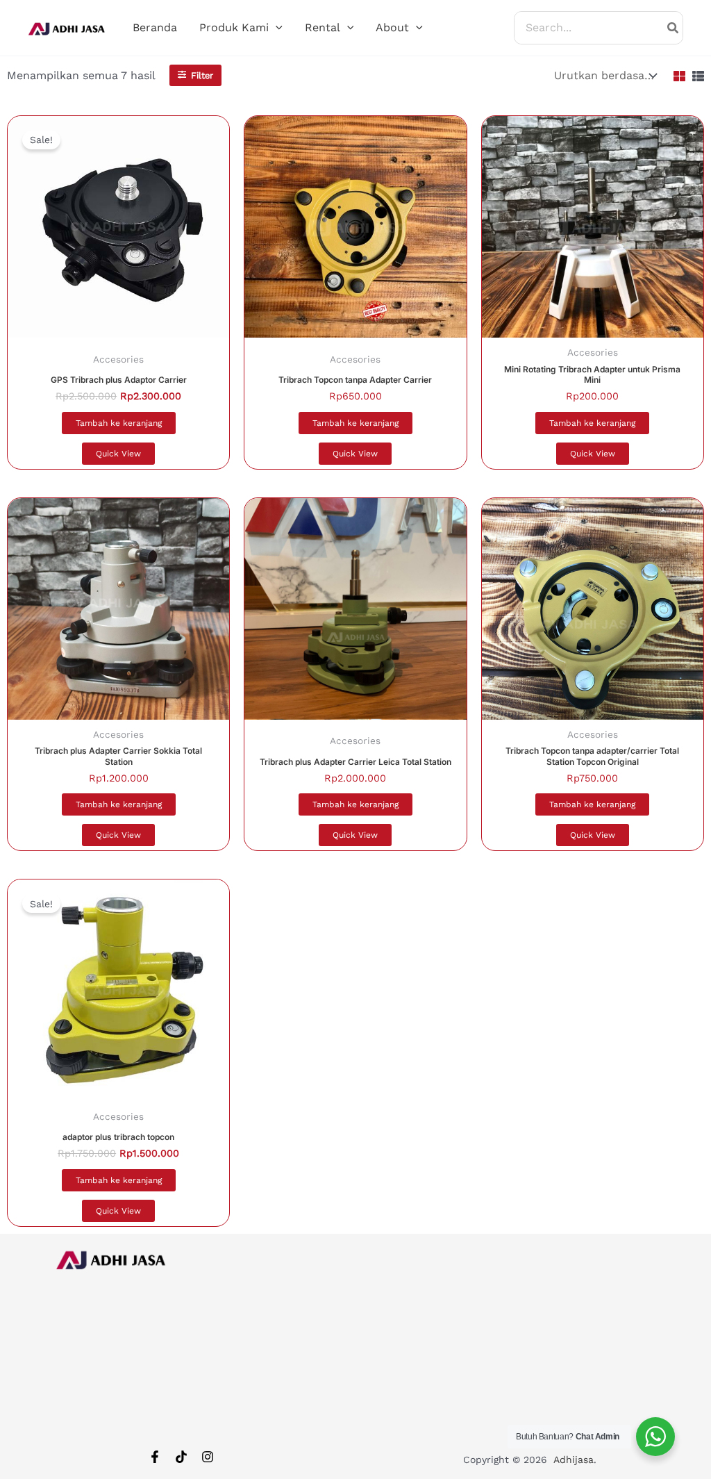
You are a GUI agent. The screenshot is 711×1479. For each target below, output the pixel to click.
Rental (322, 27)
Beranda (155, 27)
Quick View (118, 453)
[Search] (673, 28)
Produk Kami (234, 27)
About (392, 27)
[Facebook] (155, 1457)
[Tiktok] (181, 1457)
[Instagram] (207, 1457)
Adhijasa (573, 1459)
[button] (276, 28)
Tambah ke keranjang (119, 423)
